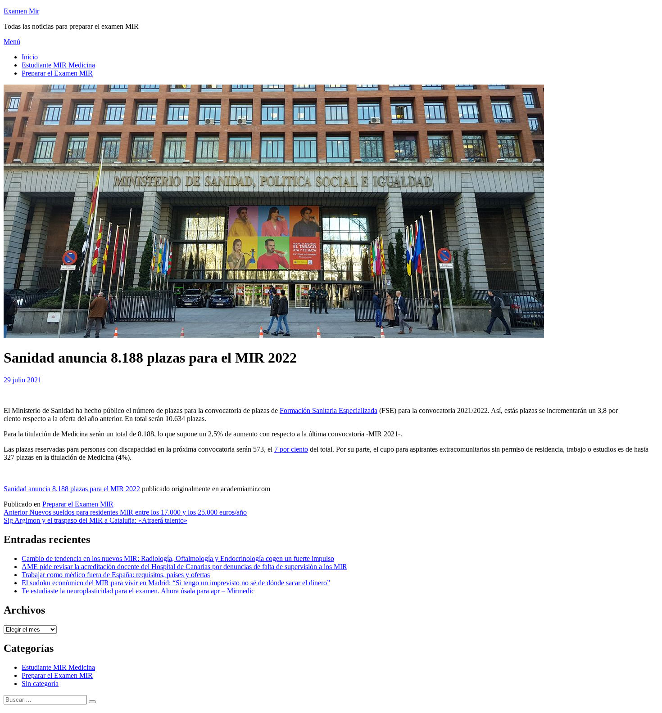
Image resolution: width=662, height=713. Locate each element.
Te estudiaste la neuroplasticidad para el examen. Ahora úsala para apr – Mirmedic (138, 591)
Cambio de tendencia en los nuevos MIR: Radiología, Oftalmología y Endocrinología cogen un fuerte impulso (178, 558)
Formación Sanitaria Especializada (328, 410)
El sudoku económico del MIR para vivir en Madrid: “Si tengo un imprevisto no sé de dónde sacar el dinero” (176, 583)
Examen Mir (21, 11)
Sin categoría (40, 683)
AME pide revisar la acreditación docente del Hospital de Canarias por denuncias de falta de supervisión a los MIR (184, 566)
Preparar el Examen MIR (57, 73)
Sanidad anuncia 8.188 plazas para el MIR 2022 (72, 489)
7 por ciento (291, 449)
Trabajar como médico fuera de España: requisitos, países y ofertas (116, 574)
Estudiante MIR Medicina (58, 65)
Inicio (30, 57)
